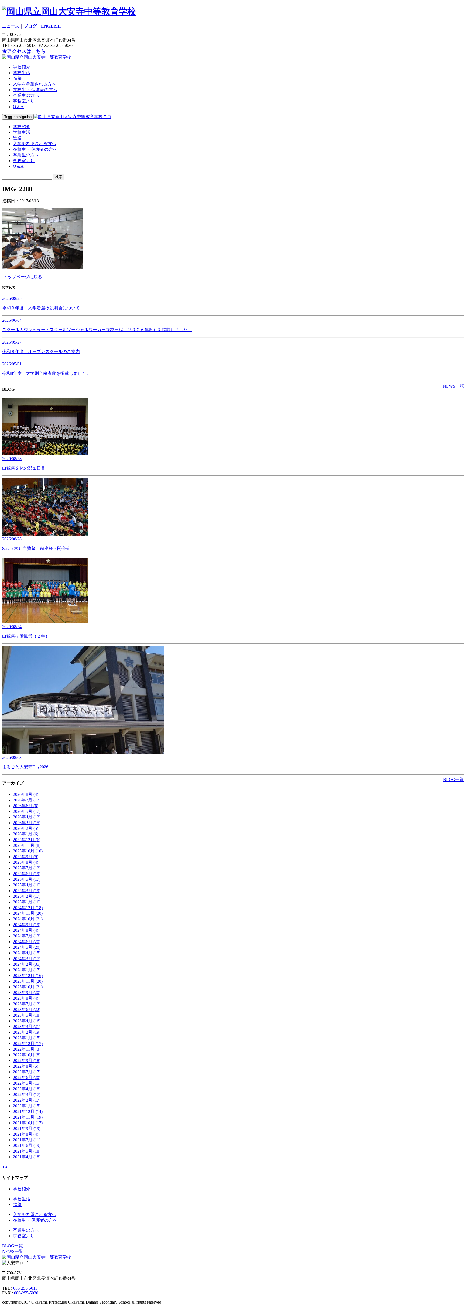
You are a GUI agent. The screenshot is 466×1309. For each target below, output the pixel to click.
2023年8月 (25, 998)
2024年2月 (26, 964)
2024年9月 (26, 924)
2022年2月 (26, 1100)
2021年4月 (26, 1156)
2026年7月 (26, 800)
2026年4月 (26, 817)
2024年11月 (28, 913)
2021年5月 (26, 1151)
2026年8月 (25, 794)
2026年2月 (25, 828)
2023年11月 (28, 981)
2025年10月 (28, 851)
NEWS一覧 (453, 386)
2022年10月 (26, 1055)
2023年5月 (26, 1015)
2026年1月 (25, 834)
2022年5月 (26, 1083)
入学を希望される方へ (34, 84)
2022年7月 (26, 1072)
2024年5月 (26, 947)
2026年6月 (25, 805)
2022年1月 (26, 1106)
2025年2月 (26, 896)
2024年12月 (28, 907)
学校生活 (21, 72)
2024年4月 (26, 953)
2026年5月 (26, 811)
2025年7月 (26, 868)
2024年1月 (26, 970)
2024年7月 (26, 936)
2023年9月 (26, 992)
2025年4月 (26, 885)
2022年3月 (26, 1094)
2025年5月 (26, 879)
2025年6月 (26, 873)
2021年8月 (25, 1134)
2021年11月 (28, 1117)
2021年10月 (28, 1122)
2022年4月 (26, 1089)
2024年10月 (28, 919)
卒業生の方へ (26, 95)
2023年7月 (26, 1004)
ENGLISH (51, 26)
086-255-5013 (25, 1288)
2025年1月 (26, 902)
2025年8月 (25, 862)
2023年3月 (26, 1026)
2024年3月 (26, 958)
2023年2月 (26, 1032)
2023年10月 (28, 987)
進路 (17, 78)
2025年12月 (26, 839)
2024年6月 (26, 941)
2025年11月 (26, 845)
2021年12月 (28, 1111)
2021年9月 (26, 1128)
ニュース (10, 26)
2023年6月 (26, 1009)
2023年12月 (28, 975)
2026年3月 (26, 822)
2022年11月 (26, 1049)
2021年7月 (26, 1139)
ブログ (30, 26)
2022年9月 (26, 1060)
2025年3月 (26, 890)
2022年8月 (25, 1066)
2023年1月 (26, 1038)
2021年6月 (26, 1145)
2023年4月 (26, 1021)
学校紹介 (21, 67)
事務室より (24, 101)
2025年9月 (25, 856)
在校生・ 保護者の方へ (35, 89)
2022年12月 (28, 1043)
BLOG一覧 (453, 779)
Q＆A (18, 106)
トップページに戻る (22, 277)
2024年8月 (25, 930)
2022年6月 (26, 1077)
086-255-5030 (26, 1293)
